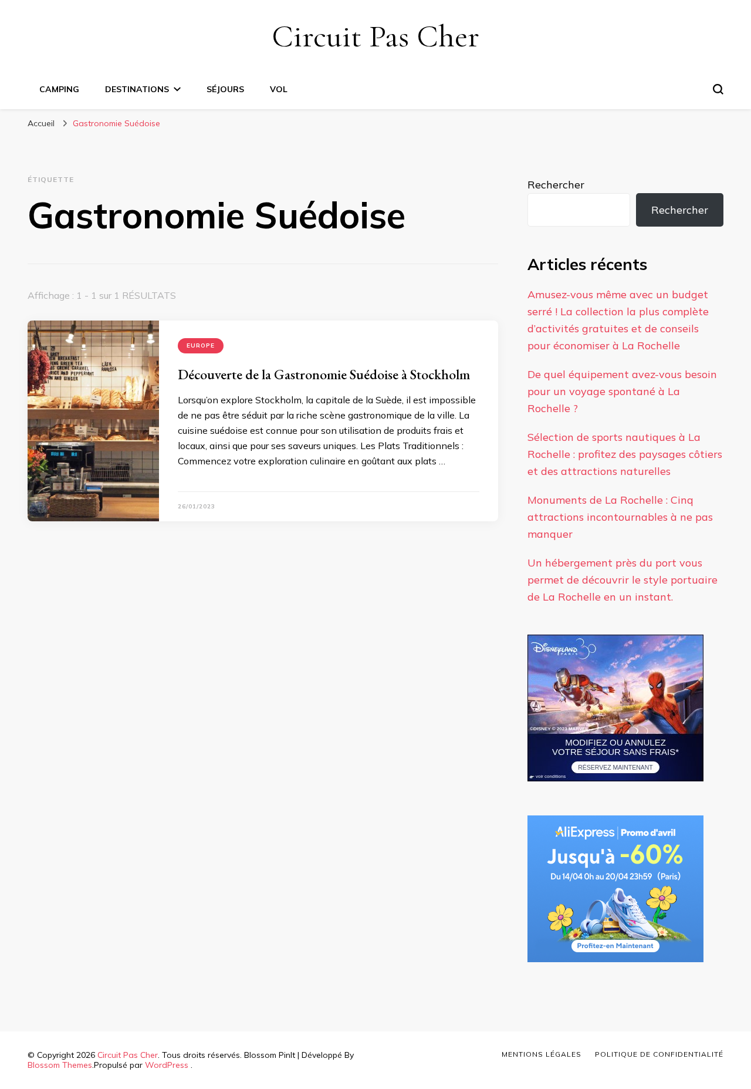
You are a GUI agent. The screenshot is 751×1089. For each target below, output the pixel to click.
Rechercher (555, 184)
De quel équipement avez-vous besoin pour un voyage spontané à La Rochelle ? (622, 391)
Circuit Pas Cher (375, 36)
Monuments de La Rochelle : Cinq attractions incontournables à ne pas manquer (620, 517)
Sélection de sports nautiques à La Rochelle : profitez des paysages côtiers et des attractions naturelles (624, 454)
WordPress (166, 1065)
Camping (59, 89)
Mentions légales (541, 1054)
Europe (201, 345)
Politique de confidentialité (659, 1054)
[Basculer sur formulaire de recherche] (718, 89)
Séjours (225, 89)
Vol (278, 89)
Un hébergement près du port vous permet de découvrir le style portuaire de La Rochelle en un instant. (622, 579)
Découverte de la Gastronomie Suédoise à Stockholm (324, 374)
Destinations (137, 89)
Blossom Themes (60, 1065)
